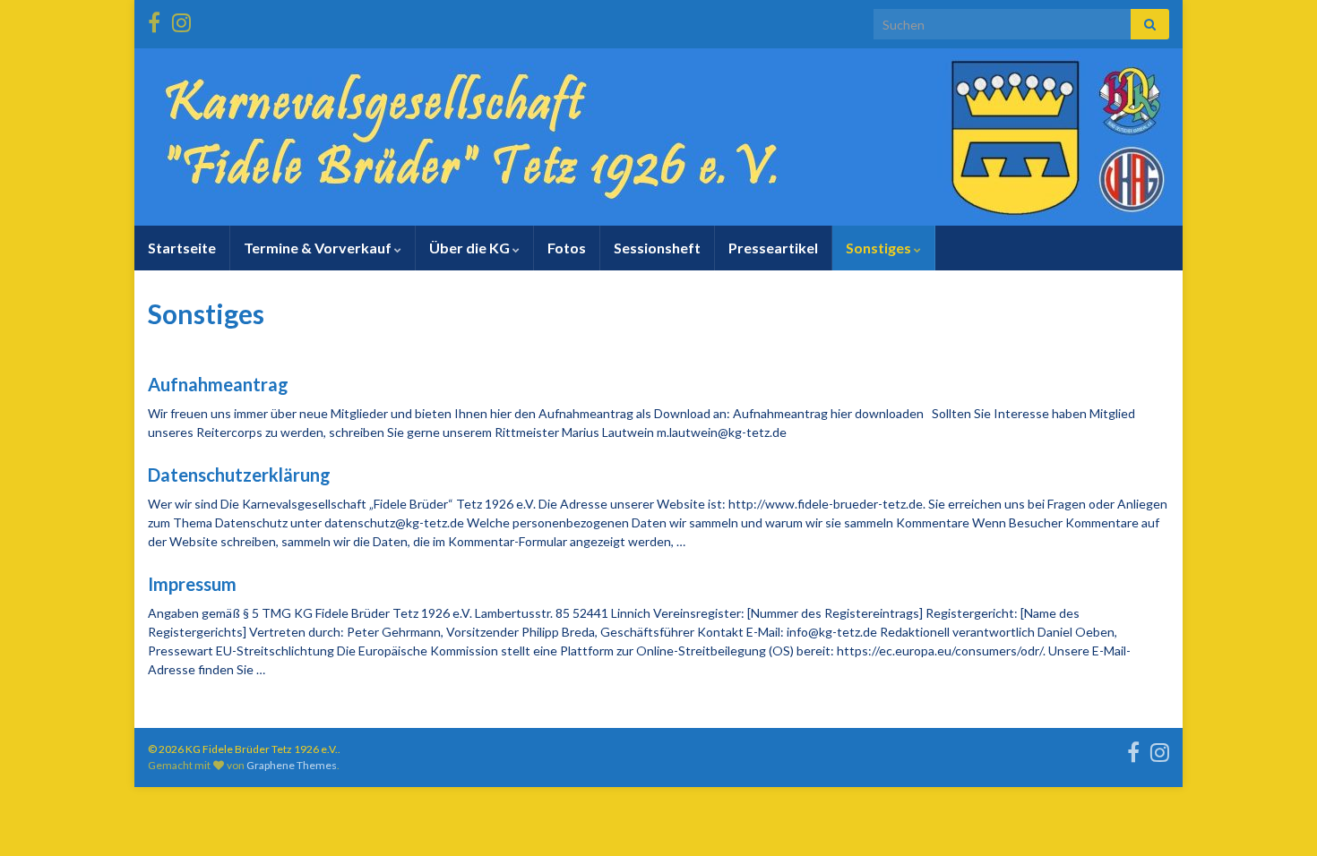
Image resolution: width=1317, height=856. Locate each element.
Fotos (566, 247)
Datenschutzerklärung (239, 474)
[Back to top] (1276, 815)
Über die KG (470, 247)
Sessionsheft (657, 247)
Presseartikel (773, 247)
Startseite (182, 247)
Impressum (192, 584)
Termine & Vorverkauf (319, 247)
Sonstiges (880, 247)
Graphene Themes (291, 765)
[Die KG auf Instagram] (181, 19)
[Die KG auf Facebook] (154, 19)
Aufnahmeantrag (218, 384)
